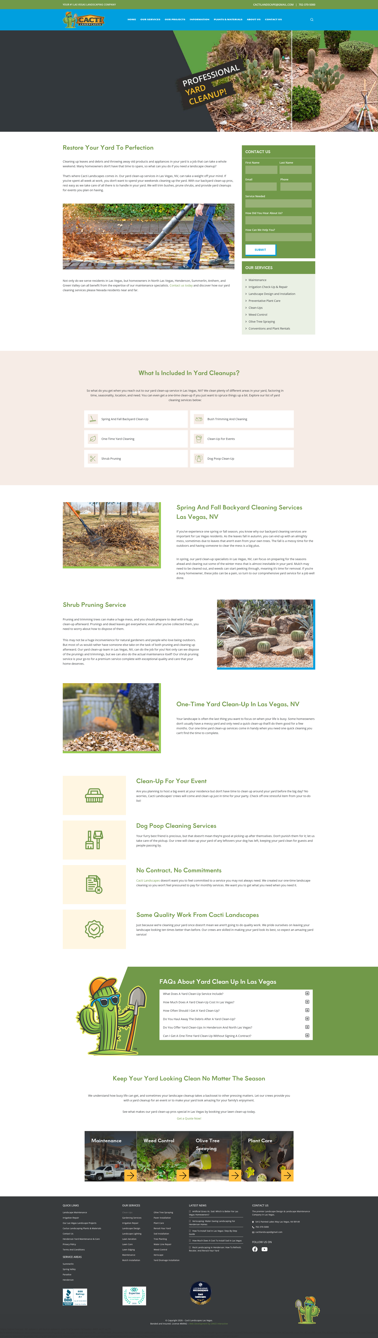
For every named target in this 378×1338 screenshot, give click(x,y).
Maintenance (128, 1254)
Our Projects (175, 20)
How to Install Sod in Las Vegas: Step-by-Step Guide (213, 1232)
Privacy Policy (69, 1244)
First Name (252, 162)
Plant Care (159, 1223)
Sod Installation (161, 1233)
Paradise (67, 1274)
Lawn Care (127, 1244)
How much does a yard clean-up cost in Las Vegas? (198, 1002)
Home (132, 20)
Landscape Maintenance (75, 1212)
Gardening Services (131, 1217)
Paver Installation (162, 1217)
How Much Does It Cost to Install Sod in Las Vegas (217, 1240)
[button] (311, 19)
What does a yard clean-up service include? (193, 994)
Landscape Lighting (131, 1233)
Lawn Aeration (129, 1239)
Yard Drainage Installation (167, 1260)
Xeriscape (158, 1254)
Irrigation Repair (71, 1217)
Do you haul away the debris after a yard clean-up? (199, 1019)
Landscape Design (131, 1228)
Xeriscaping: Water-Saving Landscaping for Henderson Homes (212, 1223)
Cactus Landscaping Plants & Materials (82, 1228)
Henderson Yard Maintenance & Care (81, 1239)
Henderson (68, 1279)
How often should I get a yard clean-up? (191, 1011)
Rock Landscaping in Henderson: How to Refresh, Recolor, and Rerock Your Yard (215, 1249)
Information (199, 20)
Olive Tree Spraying (163, 1212)
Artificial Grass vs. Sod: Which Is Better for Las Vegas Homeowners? (213, 1213)
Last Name (286, 162)
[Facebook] (255, 1249)
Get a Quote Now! (189, 1118)
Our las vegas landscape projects (79, 1223)
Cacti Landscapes (148, 880)
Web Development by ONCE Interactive (208, 1323)
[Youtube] (264, 1249)
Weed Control (160, 1249)
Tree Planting (160, 1239)
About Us (254, 20)
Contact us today (181, 285)
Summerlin (68, 1263)
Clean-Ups (127, 1212)
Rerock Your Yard (162, 1228)
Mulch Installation (131, 1260)
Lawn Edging (128, 1249)
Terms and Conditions (74, 1249)
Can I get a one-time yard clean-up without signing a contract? (207, 1036)
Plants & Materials (228, 20)
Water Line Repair (162, 1244)
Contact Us (273, 20)
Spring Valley (69, 1269)
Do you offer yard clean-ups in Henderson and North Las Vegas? (207, 1027)
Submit (260, 250)
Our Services (150, 20)
